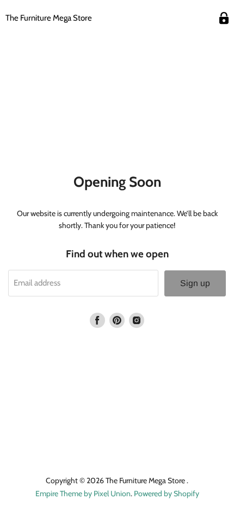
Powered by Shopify (166, 493)
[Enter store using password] (224, 18)
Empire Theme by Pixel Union (83, 493)
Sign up (195, 283)
